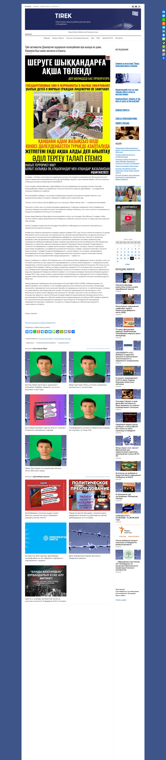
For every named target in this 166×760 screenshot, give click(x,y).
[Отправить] (164, 58)
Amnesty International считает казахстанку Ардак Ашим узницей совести (127, 171)
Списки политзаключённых (77, 38)
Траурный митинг (63, 343)
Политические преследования (46, 343)
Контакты (54, 6)
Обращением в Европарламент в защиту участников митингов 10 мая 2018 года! (127, 150)
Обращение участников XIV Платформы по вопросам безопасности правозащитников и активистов (127, 566)
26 (125, 258)
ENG (98, 38)
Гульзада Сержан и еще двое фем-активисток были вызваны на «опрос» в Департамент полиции (127, 404)
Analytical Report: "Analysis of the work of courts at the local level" (127, 99)
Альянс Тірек (44, 6)
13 (128, 252)
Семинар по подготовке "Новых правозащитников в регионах (127, 64)
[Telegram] (164, 27)
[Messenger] (164, 35)
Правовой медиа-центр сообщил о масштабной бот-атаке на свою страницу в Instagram (126, 428)
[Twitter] (164, 16)
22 (135, 255)
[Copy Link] (164, 54)
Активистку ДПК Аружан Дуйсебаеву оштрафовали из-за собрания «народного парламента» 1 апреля (44, 558)
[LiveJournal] (164, 43)
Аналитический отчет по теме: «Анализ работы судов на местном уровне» (126, 92)
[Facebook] (164, 12)
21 (132, 255)
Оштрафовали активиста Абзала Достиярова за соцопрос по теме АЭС (89, 429)
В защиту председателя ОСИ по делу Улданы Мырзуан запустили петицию (126, 381)
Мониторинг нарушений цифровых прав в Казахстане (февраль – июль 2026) (127, 309)
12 (124, 252)
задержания (30, 343)
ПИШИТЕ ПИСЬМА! (122, 123)
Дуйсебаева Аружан (63, 339)
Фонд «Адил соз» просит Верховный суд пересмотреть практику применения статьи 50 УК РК (127, 452)
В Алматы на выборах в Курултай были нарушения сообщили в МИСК (128, 475)
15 (135, 252)
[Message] (164, 39)
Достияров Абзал (46, 339)
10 (117, 252)
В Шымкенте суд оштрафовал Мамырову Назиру (126, 496)
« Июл (127, 264)
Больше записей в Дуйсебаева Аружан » (97, 476)
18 (121, 255)
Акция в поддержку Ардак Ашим (126, 166)
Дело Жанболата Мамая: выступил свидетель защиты (84, 557)
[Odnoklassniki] (164, 23)
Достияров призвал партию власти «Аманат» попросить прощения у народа (45, 429)
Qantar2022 (107, 38)
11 (121, 252)
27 (128, 258)
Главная (36, 6)
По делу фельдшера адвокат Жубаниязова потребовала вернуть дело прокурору (127, 332)
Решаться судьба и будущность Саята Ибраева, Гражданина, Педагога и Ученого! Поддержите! (127, 161)
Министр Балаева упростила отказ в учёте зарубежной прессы (126, 287)
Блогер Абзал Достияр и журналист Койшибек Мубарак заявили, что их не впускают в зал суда (42, 387)
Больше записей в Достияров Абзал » (98, 348)
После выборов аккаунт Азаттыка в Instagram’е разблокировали (126, 542)
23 (139, 255)
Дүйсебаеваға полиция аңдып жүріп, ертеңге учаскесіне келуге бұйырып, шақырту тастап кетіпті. (42, 515)
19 (124, 255)
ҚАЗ (92, 38)
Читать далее (120, 600)
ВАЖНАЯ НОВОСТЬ (122, 109)
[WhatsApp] (164, 20)
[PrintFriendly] (164, 47)
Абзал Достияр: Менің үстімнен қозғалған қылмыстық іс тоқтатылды (88, 386)
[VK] (164, 31)
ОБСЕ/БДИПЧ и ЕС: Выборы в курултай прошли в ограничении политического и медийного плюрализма (126, 357)
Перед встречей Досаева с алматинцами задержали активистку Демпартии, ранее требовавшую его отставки (88, 515)
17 (117, 255)
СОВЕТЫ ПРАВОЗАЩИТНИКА (126, 118)
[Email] (164, 50)
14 (132, 252)
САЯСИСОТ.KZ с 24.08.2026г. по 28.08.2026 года (127, 518)
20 (128, 255)
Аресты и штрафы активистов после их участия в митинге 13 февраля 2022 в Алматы (45, 600)
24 (118, 258)
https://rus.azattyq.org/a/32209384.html (40, 323)
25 (121, 258)
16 (139, 252)
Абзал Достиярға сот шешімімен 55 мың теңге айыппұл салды (43, 469)
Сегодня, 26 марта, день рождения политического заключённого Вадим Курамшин (127, 177)
